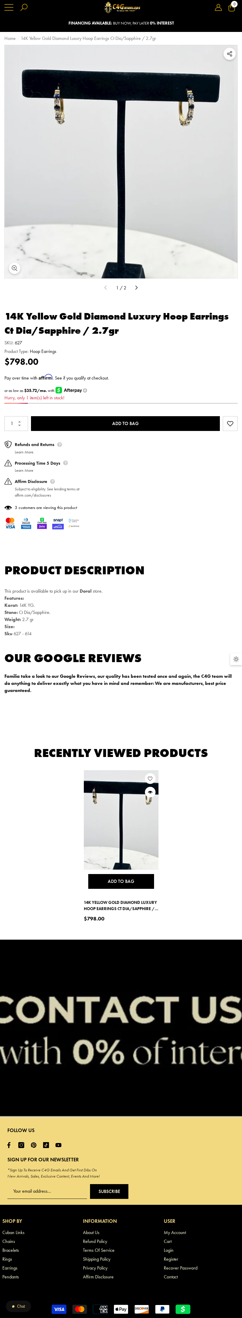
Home (10, 38)
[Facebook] (10, 1145)
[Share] (230, 54)
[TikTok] (47, 1145)
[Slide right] (136, 287)
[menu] (8, 7)
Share (230, 54)
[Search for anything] (24, 7)
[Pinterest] (35, 1145)
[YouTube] (59, 1145)
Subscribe (109, 1191)
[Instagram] (22, 1145)
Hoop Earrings (43, 351)
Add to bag (125, 423)
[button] (218, 7)
